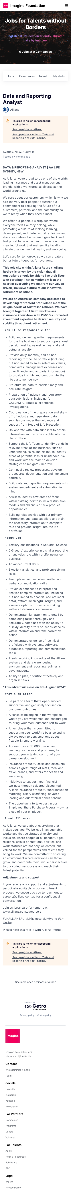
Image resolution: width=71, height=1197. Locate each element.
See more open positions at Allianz (35, 981)
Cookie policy (44, 1015)
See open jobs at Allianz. (27, 129)
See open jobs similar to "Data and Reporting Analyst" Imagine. (33, 136)
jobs (10, 76)
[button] (5, 5)
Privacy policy (27, 1015)
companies (27, 76)
